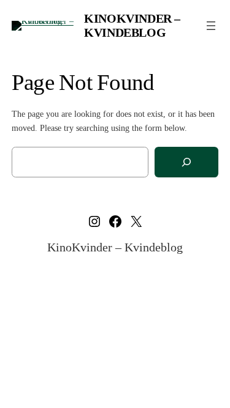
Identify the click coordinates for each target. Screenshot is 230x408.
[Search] (186, 162)
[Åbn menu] (211, 25)
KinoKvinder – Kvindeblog (132, 25)
